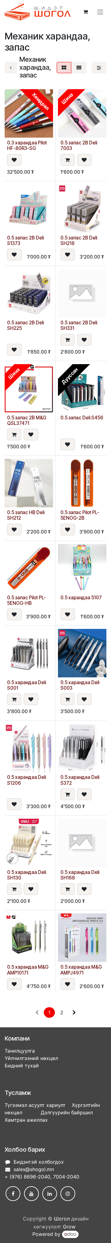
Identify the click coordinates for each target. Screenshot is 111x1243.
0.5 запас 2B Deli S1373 (25, 240)
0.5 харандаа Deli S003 (79, 685)
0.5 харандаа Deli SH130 (26, 875)
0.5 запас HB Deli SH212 (25, 515)
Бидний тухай (22, 1065)
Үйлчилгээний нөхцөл (31, 1058)
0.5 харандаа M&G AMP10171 (27, 969)
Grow (69, 1227)
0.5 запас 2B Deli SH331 (78, 325)
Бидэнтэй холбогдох (39, 1162)
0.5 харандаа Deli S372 (79, 780)
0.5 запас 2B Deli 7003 (78, 145)
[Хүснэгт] (64, 67)
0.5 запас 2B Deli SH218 (78, 240)
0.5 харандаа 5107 (81, 598)
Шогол (62, 1219)
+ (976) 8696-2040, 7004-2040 (42, 1177)
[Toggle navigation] (100, 11)
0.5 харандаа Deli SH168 (79, 875)
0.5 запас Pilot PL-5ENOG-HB (26, 600)
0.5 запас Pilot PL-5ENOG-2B (79, 515)
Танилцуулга (20, 1051)
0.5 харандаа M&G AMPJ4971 (81, 969)
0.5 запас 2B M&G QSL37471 (26, 420)
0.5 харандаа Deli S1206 (26, 780)
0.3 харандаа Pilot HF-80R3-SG (27, 145)
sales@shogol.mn (34, 1169)
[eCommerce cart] (85, 12)
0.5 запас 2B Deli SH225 (25, 325)
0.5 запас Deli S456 (81, 418)
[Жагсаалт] (79, 67)
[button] (14, 160)
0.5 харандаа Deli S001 (26, 685)
